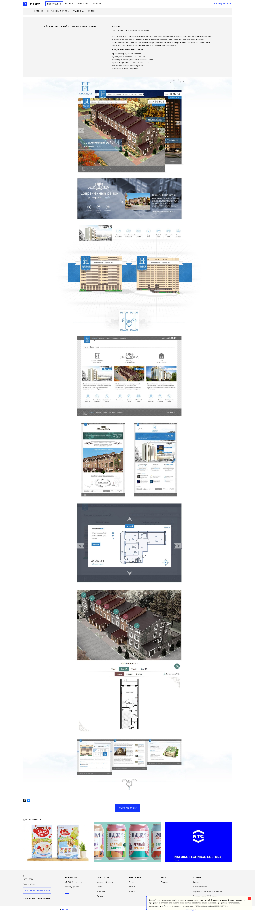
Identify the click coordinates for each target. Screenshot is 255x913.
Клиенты (132, 887)
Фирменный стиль (58, 11)
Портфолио (54, 4)
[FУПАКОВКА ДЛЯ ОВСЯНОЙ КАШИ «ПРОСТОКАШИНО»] (56, 842)
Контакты (99, 4)
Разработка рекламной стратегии (207, 891)
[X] (24, 800)
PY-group (35, 4)
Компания (83, 4)
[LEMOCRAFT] (127, 842)
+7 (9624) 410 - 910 (73, 882)
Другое (100, 896)
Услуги (69, 4)
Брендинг (197, 882)
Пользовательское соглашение (36, 898)
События (164, 882)
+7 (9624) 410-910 (222, 4)
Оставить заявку (128, 808)
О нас (131, 882)
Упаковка (78, 11)
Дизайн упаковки (200, 887)
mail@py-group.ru (72, 887)
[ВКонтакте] (28, 800)
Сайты (91, 11)
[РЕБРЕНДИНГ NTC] (198, 842)
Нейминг (38, 11)
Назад (65, 910)
